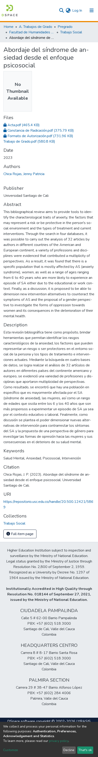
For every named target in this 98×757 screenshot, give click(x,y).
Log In (77, 10)
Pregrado (65, 26)
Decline (68, 750)
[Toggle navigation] (91, 10)
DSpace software (21, 721)
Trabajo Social (71, 32)
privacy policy (58, 741)
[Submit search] (61, 10)
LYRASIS (83, 721)
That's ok (85, 750)
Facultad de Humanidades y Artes (32, 32)
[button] (68, 10)
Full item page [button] (22, 533)
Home (8, 26)
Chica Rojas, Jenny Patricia (23, 173)
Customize (10, 750)
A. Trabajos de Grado (35, 26)
